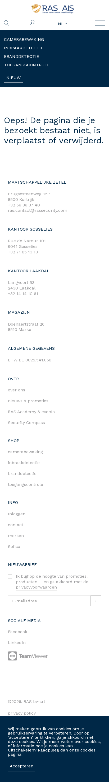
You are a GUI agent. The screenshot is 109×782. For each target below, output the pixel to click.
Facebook (17, 631)
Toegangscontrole (27, 64)
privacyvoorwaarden (36, 587)
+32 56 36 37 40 (24, 205)
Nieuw (13, 77)
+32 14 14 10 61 (23, 293)
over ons (16, 389)
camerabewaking (25, 451)
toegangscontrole (25, 484)
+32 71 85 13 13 (23, 251)
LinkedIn (17, 642)
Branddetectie (21, 56)
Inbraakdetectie (23, 47)
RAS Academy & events (31, 411)
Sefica (14, 546)
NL (61, 24)
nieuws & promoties (28, 400)
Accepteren (21, 765)
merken (16, 535)
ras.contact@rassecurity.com (37, 210)
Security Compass (26, 422)
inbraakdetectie (24, 462)
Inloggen (16, 513)
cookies (88, 750)
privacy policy (22, 713)
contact (15, 524)
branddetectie (22, 473)
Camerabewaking (24, 39)
